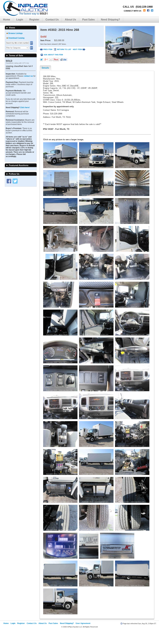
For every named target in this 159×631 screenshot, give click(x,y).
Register (34, 19)
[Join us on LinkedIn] (152, 11)
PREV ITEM (47, 49)
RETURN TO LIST (64, 49)
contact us (28, 76)
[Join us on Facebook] (148, 11)
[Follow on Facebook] (8, 181)
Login (19, 19)
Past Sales (88, 19)
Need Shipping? (110, 19)
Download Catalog (16, 38)
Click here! (25, 107)
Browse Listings (15, 33)
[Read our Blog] (144, 11)
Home (6, 19)
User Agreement (83, 623)
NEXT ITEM (77, 49)
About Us (70, 19)
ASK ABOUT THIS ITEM (53, 55)
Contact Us (52, 19)
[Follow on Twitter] (15, 181)
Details (45, 68)
